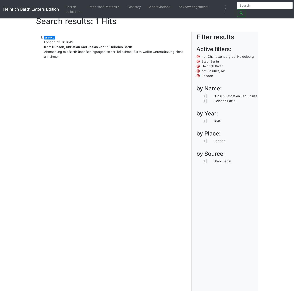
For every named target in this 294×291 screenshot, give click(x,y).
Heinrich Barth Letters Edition (31, 9)
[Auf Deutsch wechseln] (218, 7)
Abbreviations (159, 7)
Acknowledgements (193, 7)
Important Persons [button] (103, 7)
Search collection (73, 9)
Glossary (134, 7)
